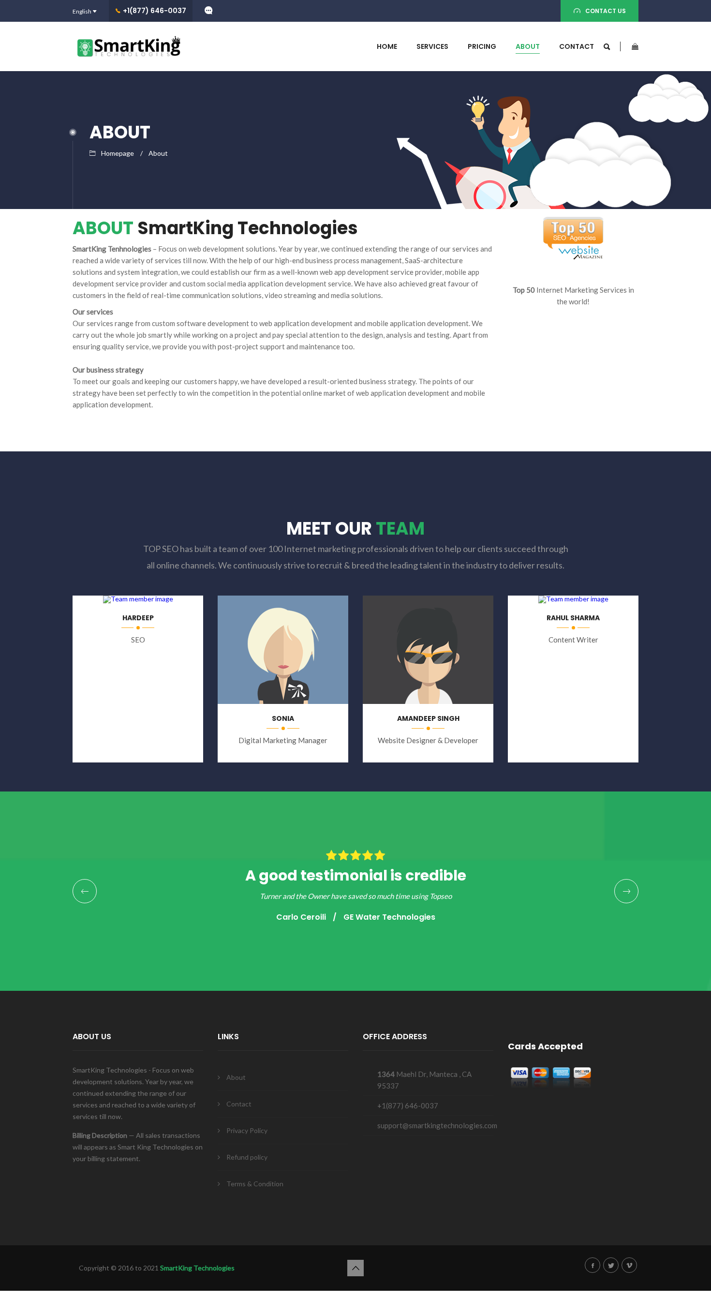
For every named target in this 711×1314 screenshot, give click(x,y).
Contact (576, 46)
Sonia (283, 718)
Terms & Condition (254, 1184)
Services (432, 46)
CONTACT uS (605, 11)
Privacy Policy (246, 1130)
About (528, 46)
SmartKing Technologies (197, 1268)
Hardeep (138, 618)
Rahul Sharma (573, 618)
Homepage (117, 153)
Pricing (482, 46)
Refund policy (246, 1157)
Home (387, 46)
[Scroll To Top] (355, 1268)
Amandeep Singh (428, 718)
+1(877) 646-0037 (154, 10)
